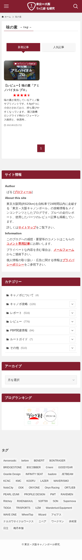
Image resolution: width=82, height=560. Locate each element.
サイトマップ (27, 227)
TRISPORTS (23, 507)
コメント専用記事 (18, 243)
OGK (21, 487)
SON (55, 501)
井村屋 (73, 521)
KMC (18, 480)
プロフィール (23, 192)
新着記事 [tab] (23, 47)
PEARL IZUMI (11, 494)
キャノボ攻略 (23, 304)
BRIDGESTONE (12, 467)
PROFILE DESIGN (34, 494)
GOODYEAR (65, 467)
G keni (49, 467)
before (25, 460)
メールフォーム (64, 249)
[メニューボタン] (6, 6)
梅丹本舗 (18, 528)
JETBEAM (67, 474)
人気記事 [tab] (58, 47)
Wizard (42, 514)
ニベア (42, 521)
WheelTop (27, 514)
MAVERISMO (61, 480)
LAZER (44, 480)
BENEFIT (39, 460)
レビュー (20, 321)
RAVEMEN (67, 494)
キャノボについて (24, 295)
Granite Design (12, 474)
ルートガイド (21, 339)
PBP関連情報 (22, 330)
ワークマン (57, 521)
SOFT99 (43, 501)
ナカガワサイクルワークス (18, 521)
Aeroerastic (9, 460)
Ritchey (7, 501)
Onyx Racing (52, 487)
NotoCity (8, 487)
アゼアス (56, 514)
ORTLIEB (70, 487)
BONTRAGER (57, 460)
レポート (20, 312)
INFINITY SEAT (34, 474)
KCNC (7, 480)
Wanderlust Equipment (59, 507)
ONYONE (34, 487)
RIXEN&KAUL (25, 501)
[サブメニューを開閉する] (72, 304)
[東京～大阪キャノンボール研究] (41, 6)
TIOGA (7, 507)
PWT (53, 494)
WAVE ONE (10, 514)
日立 (5, 528)
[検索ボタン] (75, 6)
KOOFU (30, 480)
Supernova (69, 501)
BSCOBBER (34, 467)
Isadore (52, 474)
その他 (18, 347)
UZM (38, 507)
